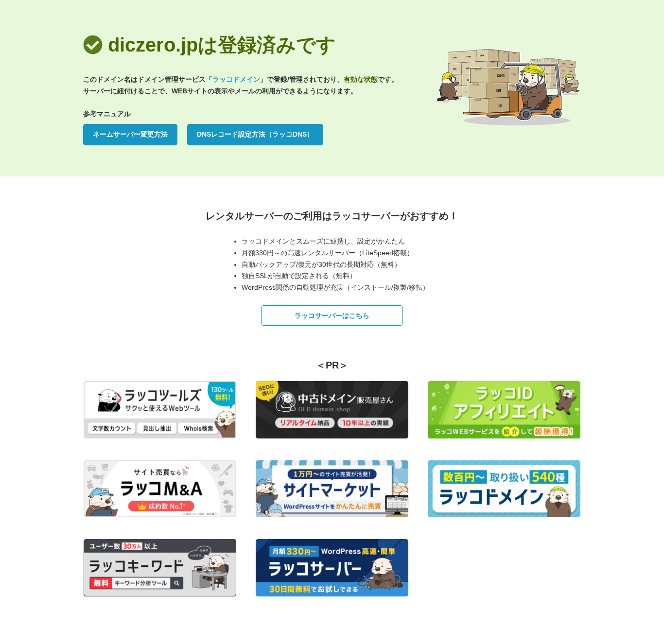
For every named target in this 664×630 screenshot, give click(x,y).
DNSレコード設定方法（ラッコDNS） (255, 134)
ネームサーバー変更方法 (130, 134)
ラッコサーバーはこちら (332, 315)
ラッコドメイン (236, 79)
